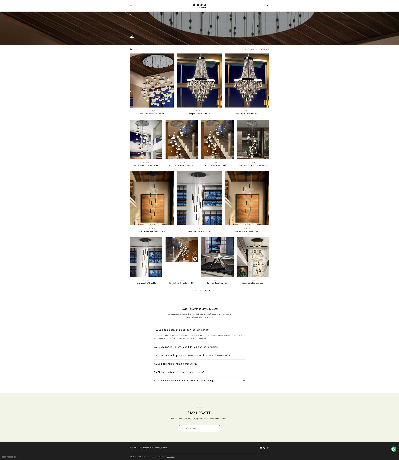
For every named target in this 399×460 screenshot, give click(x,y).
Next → (207, 290)
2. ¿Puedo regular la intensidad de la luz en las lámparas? (186, 347)
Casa (131, 15)
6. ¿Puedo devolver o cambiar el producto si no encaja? (185, 380)
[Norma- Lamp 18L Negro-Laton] (253, 257)
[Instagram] (268, 448)
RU (12, 457)
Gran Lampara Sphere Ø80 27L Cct (146, 165)
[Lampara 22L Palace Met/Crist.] (247, 80)
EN (2, 457)
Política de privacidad (146, 448)
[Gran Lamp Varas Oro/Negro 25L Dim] (152, 198)
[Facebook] (261, 448)
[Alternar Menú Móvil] (132, 5)
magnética (171, 457)
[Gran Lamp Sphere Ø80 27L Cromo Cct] (253, 139)
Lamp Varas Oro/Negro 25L (146, 283)
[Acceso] (264, 5)
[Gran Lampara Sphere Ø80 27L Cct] (146, 139)
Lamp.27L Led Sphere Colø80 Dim (181, 165)
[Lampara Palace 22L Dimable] (199, 80)
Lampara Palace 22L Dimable (199, 114)
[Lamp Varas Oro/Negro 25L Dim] (199, 198)
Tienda (137, 15)
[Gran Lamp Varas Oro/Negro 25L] (247, 198)
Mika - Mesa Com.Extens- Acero (217, 283)
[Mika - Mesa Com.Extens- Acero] (217, 257)
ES (15, 457)
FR (5, 457)
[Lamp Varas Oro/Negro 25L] (146, 257)
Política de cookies (161, 448)
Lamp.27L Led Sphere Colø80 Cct (217, 165)
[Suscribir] (218, 428)
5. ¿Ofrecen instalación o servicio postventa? (179, 372)
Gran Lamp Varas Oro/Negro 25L (247, 231)
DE (7, 457)
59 (201, 290)
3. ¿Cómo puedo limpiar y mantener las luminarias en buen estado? (192, 355)
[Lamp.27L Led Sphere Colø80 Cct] (217, 139)
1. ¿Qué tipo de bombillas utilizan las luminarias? (181, 330)
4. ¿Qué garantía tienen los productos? (175, 363)
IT (9, 457)
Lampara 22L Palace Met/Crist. (247, 114)
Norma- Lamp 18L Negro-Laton (253, 283)
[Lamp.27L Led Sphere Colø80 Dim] (182, 139)
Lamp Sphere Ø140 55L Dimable (152, 114)
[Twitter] (264, 448)
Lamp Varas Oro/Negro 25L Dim (199, 231)
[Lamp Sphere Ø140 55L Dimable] (152, 80)
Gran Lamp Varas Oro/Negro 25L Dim (152, 231)
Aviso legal (133, 448)
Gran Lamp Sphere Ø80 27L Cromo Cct (253, 165)
